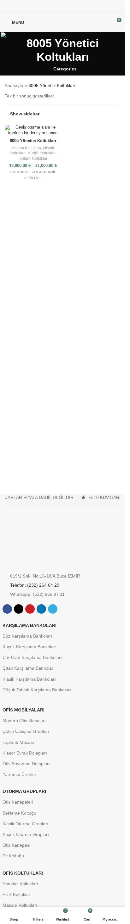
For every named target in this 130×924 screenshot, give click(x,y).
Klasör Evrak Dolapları (25, 752)
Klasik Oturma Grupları (25, 823)
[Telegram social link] (78, 6)
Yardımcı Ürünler (19, 774)
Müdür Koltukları (41, 153)
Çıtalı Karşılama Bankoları (29, 668)
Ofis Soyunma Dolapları (26, 763)
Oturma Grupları (24, 791)
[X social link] (55, 6)
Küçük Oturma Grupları (26, 834)
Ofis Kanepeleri (18, 802)
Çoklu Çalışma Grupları (26, 731)
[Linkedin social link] (70, 6)
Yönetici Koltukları (20, 883)
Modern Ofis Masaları (24, 720)
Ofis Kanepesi (16, 845)
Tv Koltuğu (13, 855)
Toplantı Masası (18, 742)
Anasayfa (14, 85)
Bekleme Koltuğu (19, 813)
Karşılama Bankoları (29, 625)
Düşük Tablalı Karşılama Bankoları (37, 689)
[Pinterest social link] (63, 6)
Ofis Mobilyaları (23, 709)
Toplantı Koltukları (33, 158)
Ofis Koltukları (23, 873)
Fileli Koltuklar (16, 894)
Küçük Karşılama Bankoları (29, 646)
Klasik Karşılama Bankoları (29, 679)
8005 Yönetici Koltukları (33, 141)
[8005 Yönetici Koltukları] (33, 130)
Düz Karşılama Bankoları (27, 636)
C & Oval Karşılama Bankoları (32, 657)
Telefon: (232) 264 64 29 (34, 585)
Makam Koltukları (26, 148)
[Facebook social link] (47, 6)
